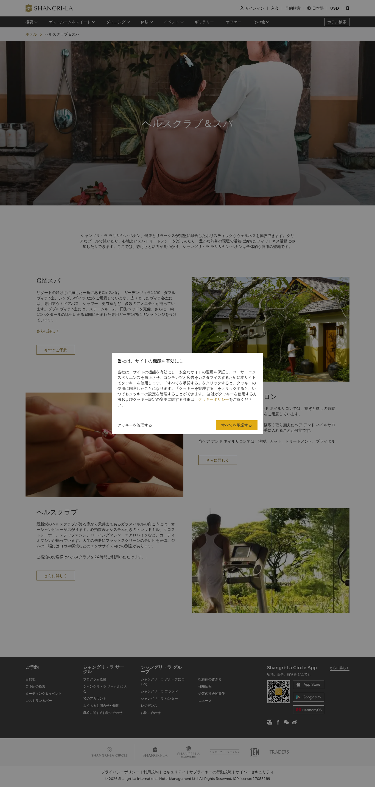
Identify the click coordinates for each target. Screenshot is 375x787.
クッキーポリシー (213, 399)
